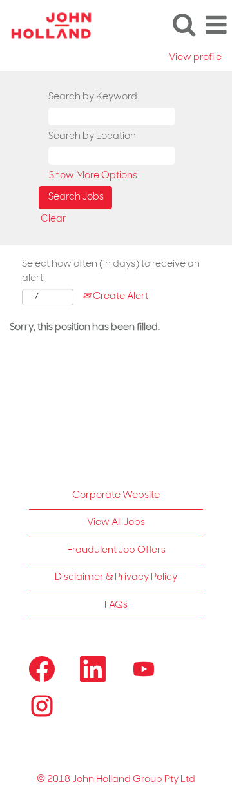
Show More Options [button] (93, 176)
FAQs (116, 605)
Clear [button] (53, 219)
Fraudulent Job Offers (116, 550)
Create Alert (119, 297)
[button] (216, 25)
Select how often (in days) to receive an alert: (111, 271)
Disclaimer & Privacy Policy (116, 577)
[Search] (184, 24)
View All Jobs (116, 523)
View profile (195, 58)
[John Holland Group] (46, 25)
